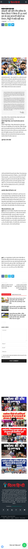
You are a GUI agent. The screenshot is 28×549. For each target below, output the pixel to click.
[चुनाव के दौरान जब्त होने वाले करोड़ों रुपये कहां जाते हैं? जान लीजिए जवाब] (5, 308)
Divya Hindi (4, 21)
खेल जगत (6, 6)
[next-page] (5, 322)
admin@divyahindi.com (17, 506)
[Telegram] (12, 24)
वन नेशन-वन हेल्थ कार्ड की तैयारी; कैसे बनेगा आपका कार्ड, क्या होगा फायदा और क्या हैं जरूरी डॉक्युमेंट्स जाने (21, 287)
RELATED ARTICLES (6, 294)
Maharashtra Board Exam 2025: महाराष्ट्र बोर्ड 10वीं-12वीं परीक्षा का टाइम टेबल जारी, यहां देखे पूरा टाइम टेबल (17, 300)
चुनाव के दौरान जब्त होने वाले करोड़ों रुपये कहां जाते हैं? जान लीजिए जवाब (17, 307)
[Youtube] (24, 510)
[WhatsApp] (6, 24)
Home (2, 6)
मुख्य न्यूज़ (7, 8)
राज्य (10, 8)
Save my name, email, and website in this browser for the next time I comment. (13, 356)
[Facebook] (2, 24)
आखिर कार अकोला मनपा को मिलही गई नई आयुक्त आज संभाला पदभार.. (7, 286)
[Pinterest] (16, 510)
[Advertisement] (14, 42)
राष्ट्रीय (12, 8)
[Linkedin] (11, 510)
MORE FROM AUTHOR (16, 294)
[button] (24, 545)
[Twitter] (9, 24)
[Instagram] (7, 510)
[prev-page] (2, 322)
